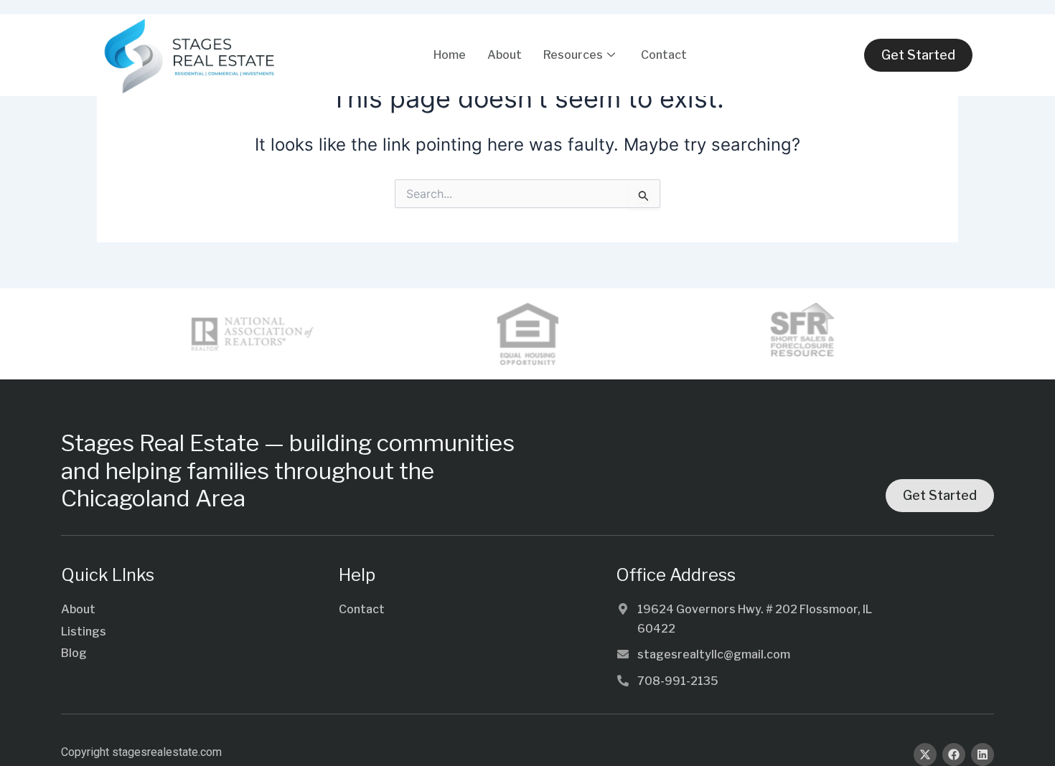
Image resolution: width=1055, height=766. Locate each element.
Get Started (918, 54)
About (504, 55)
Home (449, 55)
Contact (664, 55)
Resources (573, 55)
